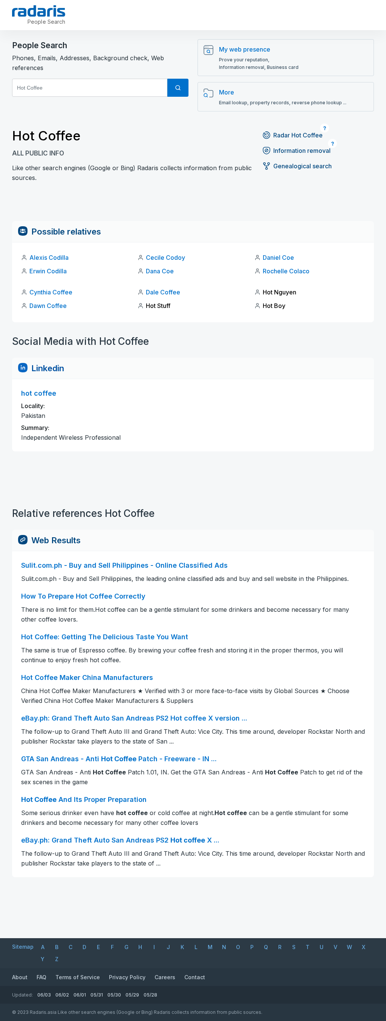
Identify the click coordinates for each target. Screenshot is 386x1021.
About (20, 977)
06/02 (62, 995)
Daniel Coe (278, 257)
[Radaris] (38, 11)
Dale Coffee (163, 292)
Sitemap (23, 946)
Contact (194, 977)
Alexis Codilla (49, 257)
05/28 (150, 995)
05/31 (96, 995)
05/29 (132, 995)
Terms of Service (77, 977)
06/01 (80, 995)
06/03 (44, 995)
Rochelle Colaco (286, 271)
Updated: (22, 995)
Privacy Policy (127, 977)
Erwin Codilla (48, 271)
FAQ (41, 977)
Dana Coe (160, 271)
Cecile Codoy (165, 257)
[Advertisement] (193, 204)
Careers (165, 977)
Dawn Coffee (48, 305)
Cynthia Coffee (50, 292)
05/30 (114, 995)
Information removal (302, 150)
